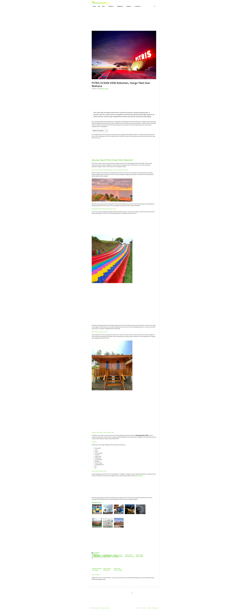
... (92, 582)
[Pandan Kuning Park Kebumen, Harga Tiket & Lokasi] (97, 510)
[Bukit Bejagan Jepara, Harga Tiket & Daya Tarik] (140, 510)
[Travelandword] (100, 2)
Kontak (149, 608)
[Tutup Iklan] (132, 593)
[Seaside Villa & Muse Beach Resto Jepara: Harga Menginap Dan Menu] (129, 510)
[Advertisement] (124, 18)
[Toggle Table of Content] (105, 131)
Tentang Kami (155, 608)
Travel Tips (137, 6)
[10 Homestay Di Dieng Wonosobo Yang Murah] (119, 510)
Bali (99, 6)
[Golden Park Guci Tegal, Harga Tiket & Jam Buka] (108, 510)
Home (94, 6)
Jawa (103, 6)
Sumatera (110, 6)
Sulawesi (129, 6)
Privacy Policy (143, 608)
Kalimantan (120, 6)
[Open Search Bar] (154, 6)
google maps (138, 475)
